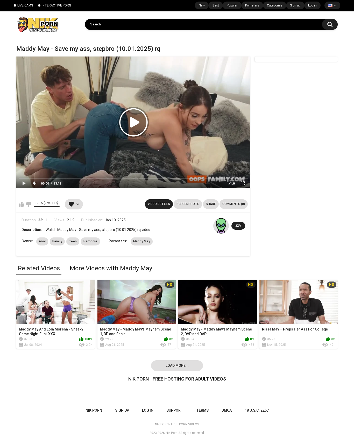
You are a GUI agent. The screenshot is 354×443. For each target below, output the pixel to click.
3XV (238, 226)
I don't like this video (28, 204)
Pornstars (252, 5)
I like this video (21, 204)
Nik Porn (172, 433)
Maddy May (141, 241)
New (202, 5)
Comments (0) (233, 204)
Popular (232, 5)
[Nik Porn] (37, 24)
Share (211, 204)
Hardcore (90, 241)
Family (57, 241)
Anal (42, 241)
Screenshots (187, 204)
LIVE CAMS (25, 5)
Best (216, 5)
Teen (73, 241)
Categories (274, 5)
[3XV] (221, 226)
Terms (202, 410)
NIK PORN (94, 410)
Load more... (177, 365)
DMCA (227, 410)
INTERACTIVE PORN (56, 5)
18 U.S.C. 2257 (257, 410)
